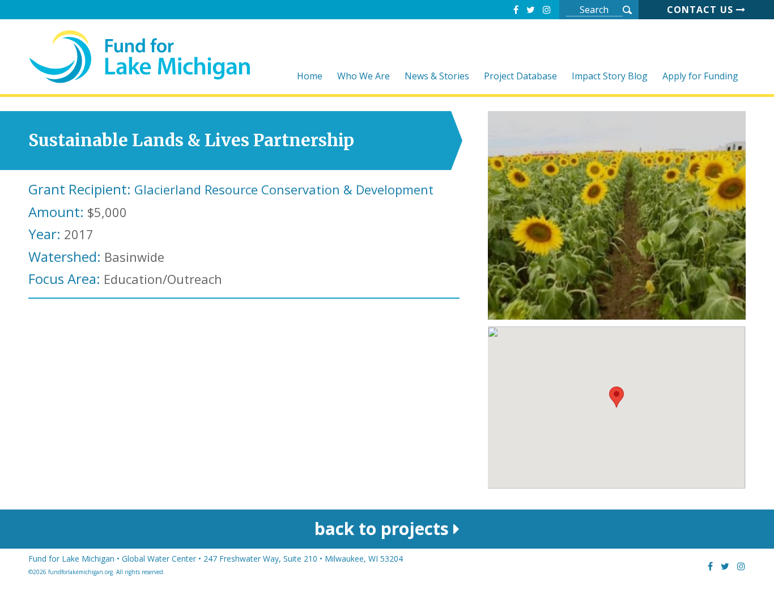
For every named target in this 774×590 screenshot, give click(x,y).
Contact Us (701, 9)
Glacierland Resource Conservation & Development (283, 189)
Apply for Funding (700, 76)
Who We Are (363, 76)
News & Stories (437, 76)
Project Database (520, 76)
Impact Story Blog (610, 76)
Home (309, 76)
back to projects (383, 528)
